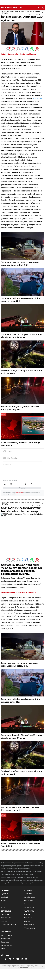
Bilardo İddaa (28, 904)
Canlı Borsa (5, 914)
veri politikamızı (24, 967)
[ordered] (16, 484)
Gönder (22, 488)
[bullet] (19, 484)
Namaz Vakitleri (29, 925)
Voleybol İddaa (29, 907)
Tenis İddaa (5, 942)
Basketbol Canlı (6, 945)
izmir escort (37, 98)
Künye (3, 900)
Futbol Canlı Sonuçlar (8, 925)
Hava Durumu (28, 918)
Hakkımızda (5, 904)
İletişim (3, 907)
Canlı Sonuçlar (6, 918)
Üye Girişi (4, 894)
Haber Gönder (28, 921)
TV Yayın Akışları (29, 928)
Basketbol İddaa (29, 897)
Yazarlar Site (5, 939)
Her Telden (4, 14)
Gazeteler (27, 914)
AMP (3, 949)
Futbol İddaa (28, 894)
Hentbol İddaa (28, 900)
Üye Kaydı (4, 897)
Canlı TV (4, 921)
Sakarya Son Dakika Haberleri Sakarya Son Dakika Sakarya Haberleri (20, 12)
